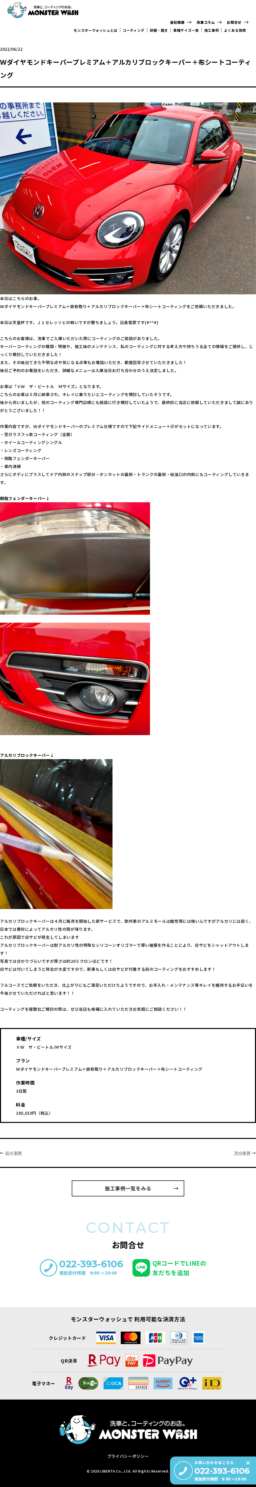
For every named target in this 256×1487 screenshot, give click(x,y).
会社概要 (177, 22)
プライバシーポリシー (128, 1456)
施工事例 (211, 30)
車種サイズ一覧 (186, 30)
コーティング (133, 30)
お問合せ (234, 22)
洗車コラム (205, 22)
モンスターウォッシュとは (96, 30)
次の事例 (242, 1153)
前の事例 (13, 1153)
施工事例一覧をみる (128, 1188)
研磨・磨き (159, 30)
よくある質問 (235, 30)
